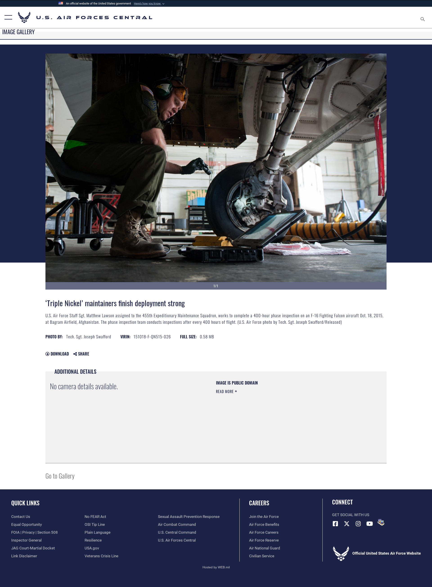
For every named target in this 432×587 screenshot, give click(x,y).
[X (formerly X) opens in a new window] (346, 523)
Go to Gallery (59, 475)
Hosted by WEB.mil (216, 567)
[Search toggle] (423, 17)
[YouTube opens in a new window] (369, 523)
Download (59, 354)
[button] (149, 3)
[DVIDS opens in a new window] (381, 522)
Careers (259, 503)
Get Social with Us (350, 515)
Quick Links (25, 503)
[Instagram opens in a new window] (358, 523)
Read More (225, 391)
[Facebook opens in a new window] (335, 523)
